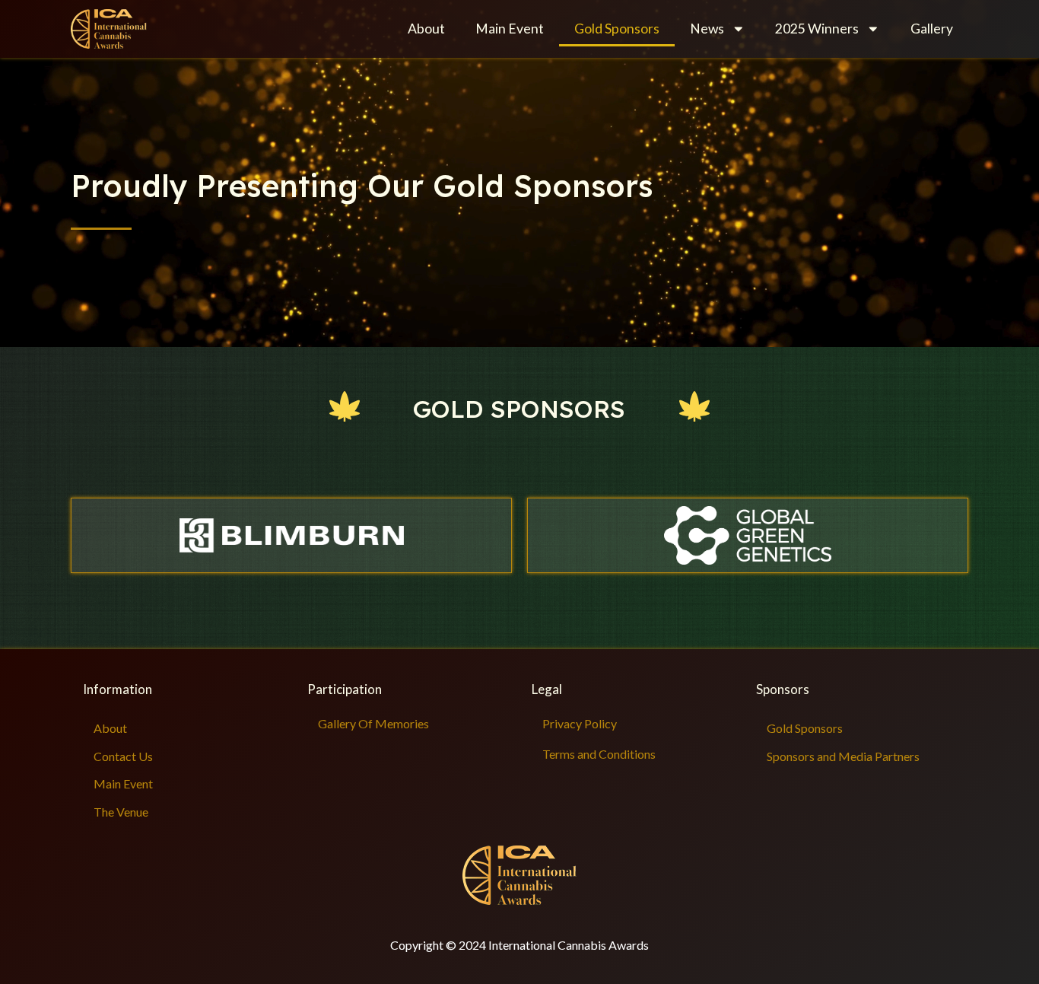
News (707, 29)
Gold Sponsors (616, 29)
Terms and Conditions (599, 754)
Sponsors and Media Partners (843, 756)
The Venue (121, 811)
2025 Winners (817, 29)
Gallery (931, 29)
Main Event (509, 29)
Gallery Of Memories (373, 723)
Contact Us (123, 756)
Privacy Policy (579, 723)
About (426, 29)
